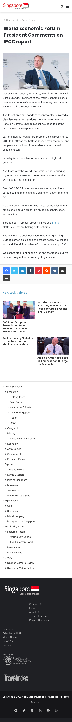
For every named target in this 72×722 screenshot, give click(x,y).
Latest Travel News (25, 20)
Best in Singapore (14, 526)
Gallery (8, 557)
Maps (13, 423)
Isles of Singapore (17, 479)
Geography (13, 428)
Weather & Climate (21, 407)
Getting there (17, 397)
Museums (12, 485)
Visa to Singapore (20, 412)
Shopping (12, 511)
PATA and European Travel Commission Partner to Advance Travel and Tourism (15, 326)
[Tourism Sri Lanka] (16, 6)
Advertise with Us (12, 633)
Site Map (7, 645)
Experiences (11, 500)
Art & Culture (14, 448)
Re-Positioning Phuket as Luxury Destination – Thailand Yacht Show (18, 341)
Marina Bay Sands (20, 536)
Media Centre (10, 637)
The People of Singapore (21, 438)
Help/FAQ (8, 641)
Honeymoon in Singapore (21, 521)
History (11, 433)
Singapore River (16, 469)
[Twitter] (14, 270)
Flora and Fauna (16, 459)
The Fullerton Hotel (21, 542)
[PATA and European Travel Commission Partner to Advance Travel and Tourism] (19, 310)
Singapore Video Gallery (20, 568)
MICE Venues (14, 552)
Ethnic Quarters (15, 474)
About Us (34, 612)
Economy (12, 443)
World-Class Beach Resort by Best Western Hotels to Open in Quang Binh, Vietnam (52, 307)
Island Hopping (15, 516)
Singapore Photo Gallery (20, 562)
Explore (9, 464)
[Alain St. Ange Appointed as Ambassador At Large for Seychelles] (53, 346)
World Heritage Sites (18, 495)
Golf (9, 505)
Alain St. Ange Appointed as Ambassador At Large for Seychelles (52, 361)
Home (9, 20)
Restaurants (13, 547)
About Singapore (14, 386)
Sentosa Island (15, 490)
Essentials (12, 391)
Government (14, 454)
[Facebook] (6, 270)
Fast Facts (16, 402)
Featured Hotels (16, 531)
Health (13, 417)
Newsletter (9, 629)
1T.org (55, 222)
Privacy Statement (39, 620)
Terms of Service (38, 616)
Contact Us (35, 604)
